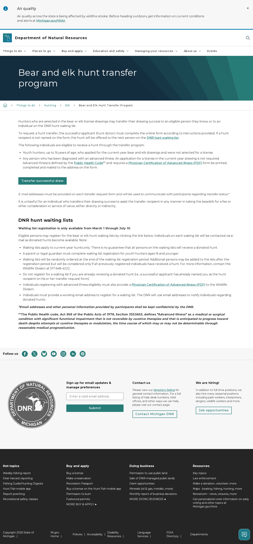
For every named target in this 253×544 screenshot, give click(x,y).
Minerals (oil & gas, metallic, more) (151, 488)
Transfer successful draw (42, 181)
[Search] (248, 38)
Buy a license (74, 473)
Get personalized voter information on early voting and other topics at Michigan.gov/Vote (221, 502)
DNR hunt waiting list (163, 138)
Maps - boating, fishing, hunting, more (217, 488)
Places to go (41, 51)
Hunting (50, 105)
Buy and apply (72, 51)
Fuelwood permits (78, 499)
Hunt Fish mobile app (17, 488)
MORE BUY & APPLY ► (81, 504)
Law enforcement (204, 478)
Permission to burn (78, 494)
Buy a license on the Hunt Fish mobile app (93, 488)
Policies (77, 534)
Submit (95, 408)
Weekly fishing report (17, 473)
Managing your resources (154, 51)
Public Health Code (88, 163)
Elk (67, 105)
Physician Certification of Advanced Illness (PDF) (165, 163)
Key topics (199, 473)
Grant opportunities (141, 483)
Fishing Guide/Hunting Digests (23, 483)
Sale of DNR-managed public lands (152, 478)
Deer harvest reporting (18, 478)
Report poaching (14, 494)
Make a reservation (78, 478)
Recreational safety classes (20, 499)
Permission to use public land (148, 473)
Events (212, 51)
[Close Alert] (248, 8)
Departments (199, 534)
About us (190, 51)
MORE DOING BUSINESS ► (148, 499)
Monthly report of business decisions (153, 494)
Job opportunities (214, 410)
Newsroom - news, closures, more (215, 494)
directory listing (164, 390)
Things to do (12, 51)
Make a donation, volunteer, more (215, 483)
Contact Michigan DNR (154, 414)
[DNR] (5, 105)
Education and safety (108, 51)
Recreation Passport (79, 483)
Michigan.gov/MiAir (50, 20)
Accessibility (95, 534)
